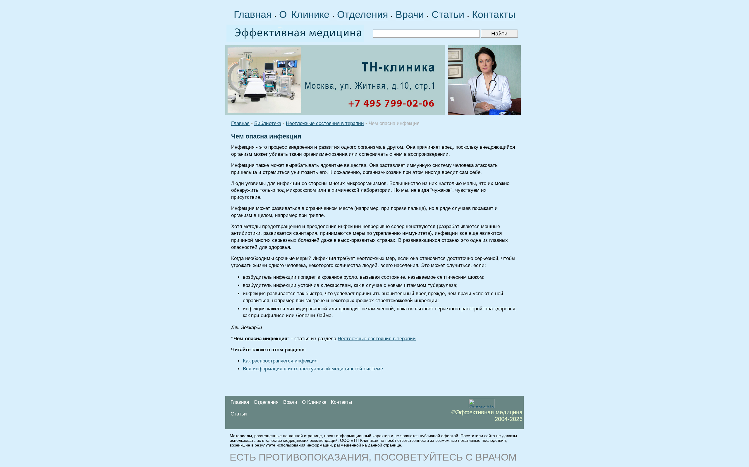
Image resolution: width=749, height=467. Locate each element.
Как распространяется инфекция (280, 361)
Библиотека (267, 123)
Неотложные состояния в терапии (325, 123)
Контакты (493, 14)
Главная (253, 14)
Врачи (410, 14)
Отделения (362, 14)
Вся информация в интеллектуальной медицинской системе (313, 369)
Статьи (448, 14)
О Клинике (304, 14)
